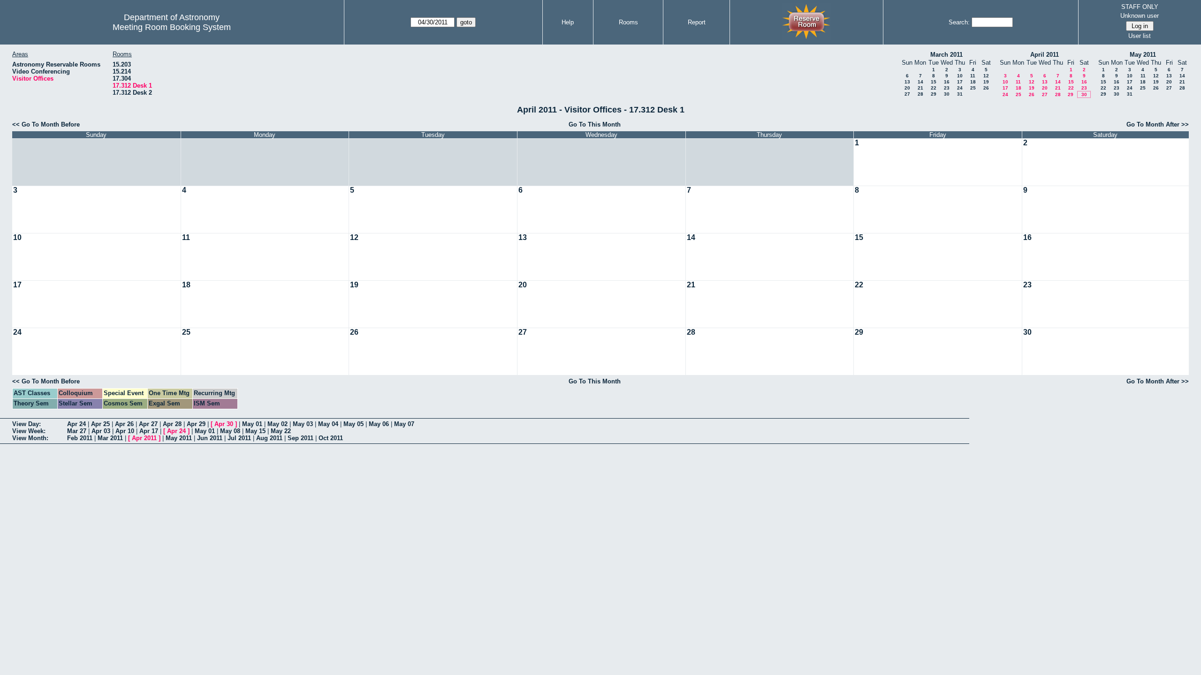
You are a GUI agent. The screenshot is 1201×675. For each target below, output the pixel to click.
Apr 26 (124, 424)
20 (907, 87)
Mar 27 (76, 431)
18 (973, 81)
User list (1139, 35)
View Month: (30, 438)
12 (986, 75)
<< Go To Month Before (46, 124)
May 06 (379, 424)
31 (960, 94)
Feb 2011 (79, 438)
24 (960, 87)
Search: (959, 22)
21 (920, 87)
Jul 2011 (239, 438)
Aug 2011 (269, 438)
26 (986, 87)
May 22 (281, 431)
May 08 (230, 431)
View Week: (29, 431)
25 (973, 87)
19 (986, 81)
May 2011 (1143, 54)
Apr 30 (223, 424)
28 (920, 94)
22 (933, 87)
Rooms (628, 22)
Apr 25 (100, 424)
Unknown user (1139, 15)
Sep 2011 (300, 438)
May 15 (255, 431)
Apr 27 (148, 424)
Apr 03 (100, 431)
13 (907, 81)
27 (907, 94)
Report (697, 22)
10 (960, 75)
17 (960, 81)
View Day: (26, 424)
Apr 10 (124, 431)
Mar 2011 (110, 438)
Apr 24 (76, 424)
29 (933, 94)
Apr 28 (172, 424)
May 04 (328, 424)
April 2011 (1044, 54)
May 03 (303, 424)
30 (947, 94)
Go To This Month (595, 124)
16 (947, 81)
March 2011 (946, 54)
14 (920, 81)
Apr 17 (148, 431)
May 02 (277, 424)
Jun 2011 (209, 438)
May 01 (252, 424)
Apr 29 (196, 424)
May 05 (353, 424)
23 (947, 87)
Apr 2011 (144, 438)
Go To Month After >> (1157, 124)
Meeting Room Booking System (172, 27)
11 (972, 75)
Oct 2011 (331, 438)
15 (933, 81)
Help (568, 22)
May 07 (404, 424)
